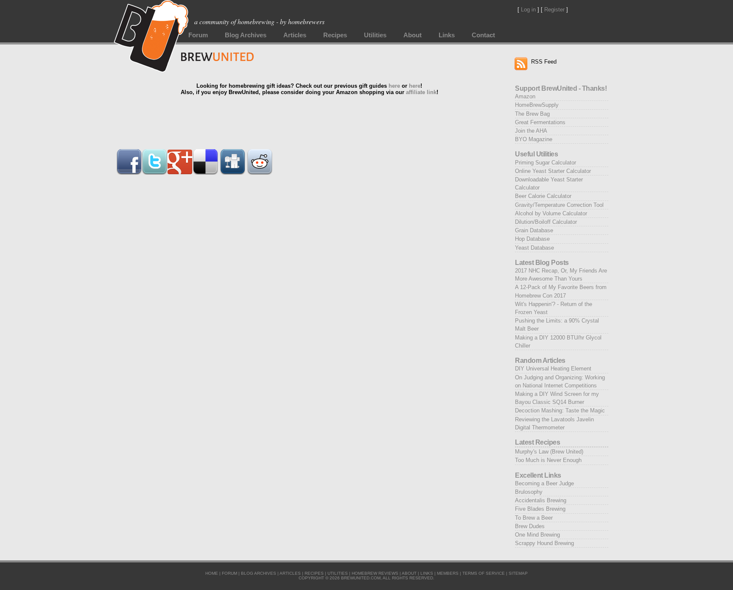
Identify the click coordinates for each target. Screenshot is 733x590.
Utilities (375, 35)
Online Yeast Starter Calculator (553, 171)
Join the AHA (531, 131)
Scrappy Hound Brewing (544, 543)
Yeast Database (534, 248)
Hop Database (532, 239)
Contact (483, 35)
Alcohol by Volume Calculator (551, 213)
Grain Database (534, 230)
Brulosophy (529, 492)
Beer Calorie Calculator (543, 196)
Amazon (525, 96)
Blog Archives (245, 35)
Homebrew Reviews (375, 573)
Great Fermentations (540, 122)
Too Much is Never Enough (548, 460)
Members (448, 573)
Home (211, 573)
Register (554, 9)
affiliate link (421, 92)
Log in (528, 9)
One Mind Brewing (537, 535)
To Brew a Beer (534, 518)
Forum (198, 35)
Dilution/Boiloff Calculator (546, 222)
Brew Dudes (530, 526)
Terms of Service (483, 573)
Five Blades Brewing (540, 509)
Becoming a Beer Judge (544, 483)
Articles (294, 35)
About (412, 35)
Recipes (335, 35)
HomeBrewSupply (537, 105)
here (394, 86)
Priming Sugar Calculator (545, 162)
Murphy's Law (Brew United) (549, 451)
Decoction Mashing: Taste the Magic (560, 410)
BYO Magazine (533, 139)
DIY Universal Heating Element (553, 368)
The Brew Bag (532, 114)
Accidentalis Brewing (540, 500)
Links (447, 35)
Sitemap (518, 573)
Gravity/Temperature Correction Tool (559, 205)
